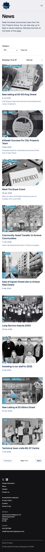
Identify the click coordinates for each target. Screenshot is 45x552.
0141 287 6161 (6, 528)
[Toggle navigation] (40, 5)
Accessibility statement (10, 498)
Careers (4, 489)
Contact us (6, 492)
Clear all (24, 50)
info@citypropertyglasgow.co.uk (13, 531)
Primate (9, 543)
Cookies (5, 503)
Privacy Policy (7, 500)
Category (5, 46)
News (4, 486)
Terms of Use (6, 506)
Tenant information (8, 483)
